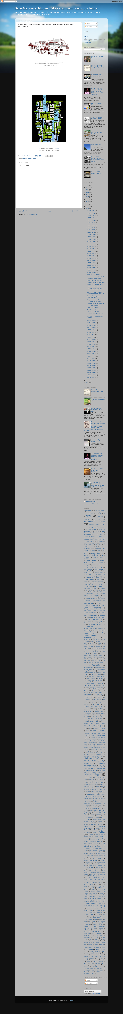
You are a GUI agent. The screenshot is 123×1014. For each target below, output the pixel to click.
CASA (100, 567)
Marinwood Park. (101, 768)
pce (102, 817)
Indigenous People (98, 694)
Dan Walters (87, 600)
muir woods (100, 800)
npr (104, 808)
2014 (87, 208)
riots (85, 869)
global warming (87, 664)
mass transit (98, 781)
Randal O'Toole (100, 853)
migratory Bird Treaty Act (97, 791)
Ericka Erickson (96, 639)
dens (85, 610)
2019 (87, 197)
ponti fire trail (99, 834)
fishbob (93, 648)
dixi (88, 617)
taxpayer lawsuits (95, 940)
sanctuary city (87, 881)
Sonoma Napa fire (99, 916)
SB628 (100, 888)
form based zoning (90, 650)
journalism (101, 706)
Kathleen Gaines (99, 711)
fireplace (98, 646)
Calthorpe (86, 564)
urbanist (88, 961)
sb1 (102, 884)
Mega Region (87, 786)
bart (96, 539)
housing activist (90, 683)
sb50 (93, 888)
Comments (89, 26)
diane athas (102, 610)
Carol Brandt (93, 567)
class (97, 577)
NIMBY (100, 805)
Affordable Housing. (94, 526)
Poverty (101, 838)
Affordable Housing (94, 522)
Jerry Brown (101, 702)
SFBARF (101, 900)
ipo (101, 697)
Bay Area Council (91, 541)
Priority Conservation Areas (92, 839)
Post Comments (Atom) (32, 214)
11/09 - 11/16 (91, 227)
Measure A (87, 784)
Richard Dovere (92, 865)
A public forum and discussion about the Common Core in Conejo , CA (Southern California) (97, 91)
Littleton (87, 730)
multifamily (95, 801)
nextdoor (93, 805)
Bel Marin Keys (100, 541)
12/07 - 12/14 (91, 218)
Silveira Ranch (90, 903)
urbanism (103, 959)
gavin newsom (87, 660)
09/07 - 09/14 (91, 248)
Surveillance (96, 931)
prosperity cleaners (98, 848)
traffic (97, 949)
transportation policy (93, 953)
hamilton (86, 672)
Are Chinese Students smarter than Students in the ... (95, 310)
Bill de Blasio (98, 544)
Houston (86, 688)
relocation (88, 862)
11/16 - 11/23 (91, 225)
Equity (98, 638)
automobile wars (88, 539)
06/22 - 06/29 (91, 320)
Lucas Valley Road (95, 733)
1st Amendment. (100, 510)
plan (97, 822)
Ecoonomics (101, 628)
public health (102, 850)
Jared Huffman (96, 701)
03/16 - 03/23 (91, 353)
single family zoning (89, 905)
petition (92, 821)
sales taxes (102, 875)
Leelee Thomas (87, 726)
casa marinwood (88, 569)
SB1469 (91, 886)
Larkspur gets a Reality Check (95, 313)
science (98, 891)
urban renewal (94, 959)
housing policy (100, 687)
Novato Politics (96, 808)
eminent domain (89, 632)
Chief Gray (97, 570)
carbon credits (102, 565)
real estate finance (93, 857)
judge (94, 708)
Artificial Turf (89, 538)
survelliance (87, 933)
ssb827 (100, 919)
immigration (87, 694)
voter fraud (97, 963)
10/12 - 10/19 (91, 237)
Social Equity (100, 910)
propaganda (87, 846)
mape (93, 737)
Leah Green (92, 725)
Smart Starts (100, 908)
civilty (104, 576)
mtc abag (95, 798)
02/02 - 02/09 (91, 368)
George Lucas (99, 662)
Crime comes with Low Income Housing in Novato (97, 132)
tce (102, 940)
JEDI (102, 701)
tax (90, 939)
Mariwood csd (97, 777)
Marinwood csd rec (88, 761)
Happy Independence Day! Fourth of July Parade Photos (96, 281)
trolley (97, 954)
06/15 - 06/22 (91, 323)
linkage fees (95, 728)
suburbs (86, 930)
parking (99, 815)
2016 (87, 204)
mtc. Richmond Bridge (89, 800)
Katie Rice (87, 713)
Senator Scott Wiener (96, 898)
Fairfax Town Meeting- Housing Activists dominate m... (96, 285)
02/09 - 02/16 (91, 365)
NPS (87, 810)
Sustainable (87, 937)
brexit (99, 552)
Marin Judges (87, 751)
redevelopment (97, 858)
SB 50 (85, 884)
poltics (91, 834)
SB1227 (85, 886)
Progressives (93, 845)
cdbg (96, 569)
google (85, 665)
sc (99, 889)
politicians (94, 832)
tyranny (86, 956)
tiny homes (86, 945)
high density (101, 676)
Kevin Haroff (100, 713)
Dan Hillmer (101, 598)
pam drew (86, 815)
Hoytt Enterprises (96, 688)
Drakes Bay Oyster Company (90, 622)
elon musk (100, 630)
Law (91, 723)
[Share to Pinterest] (52, 156)
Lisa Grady (102, 728)
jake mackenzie (97, 699)
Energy (94, 633)
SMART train (88, 910)
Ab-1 (96, 513)
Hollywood (91, 680)
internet (97, 697)
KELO (94, 713)
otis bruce (98, 814)
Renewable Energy (101, 862)
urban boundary (90, 958)
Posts (88, 23)
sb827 (86, 890)
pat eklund (96, 817)
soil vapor (86, 914)
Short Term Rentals (89, 901)
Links (85, 38)
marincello (86, 754)
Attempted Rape (99, 538)
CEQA (89, 570)
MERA (93, 786)
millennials (102, 793)
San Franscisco (97, 877)
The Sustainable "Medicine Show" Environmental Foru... (96, 293)
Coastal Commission (98, 581)
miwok (98, 794)
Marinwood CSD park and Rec (93, 760)
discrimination (95, 614)
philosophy (86, 822)
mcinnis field (96, 782)
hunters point (94, 692)
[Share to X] (49, 156)
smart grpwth (91, 908)
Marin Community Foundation (96, 744)
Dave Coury (92, 602)
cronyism (96, 595)
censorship (102, 569)
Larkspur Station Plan (28, 158)
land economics (88, 718)
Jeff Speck (93, 702)
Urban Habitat (100, 958)
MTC (99, 796)
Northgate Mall (94, 806)
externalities (97, 641)
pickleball (93, 822)
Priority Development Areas (93, 841)
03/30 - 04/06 (91, 349)
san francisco (89, 877)
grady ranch (89, 671)
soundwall (86, 917)
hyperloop (101, 692)
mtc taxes (101, 798)
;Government (87, 510)
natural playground (88, 803)
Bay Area (102, 539)
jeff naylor (86, 702)
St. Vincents (92, 921)
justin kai (99, 709)
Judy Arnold (101, 708)
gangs (100, 655)
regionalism (94, 860)
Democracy (97, 607)
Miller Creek (90, 794)
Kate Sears (87, 711)
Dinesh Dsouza (101, 612)
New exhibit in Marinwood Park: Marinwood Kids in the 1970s (97, 159)
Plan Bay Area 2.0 (96, 824)
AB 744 (91, 513)
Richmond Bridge (100, 867)
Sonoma (91, 916)
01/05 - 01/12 (91, 377)
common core (96, 583)
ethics (87, 641)
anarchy (97, 531)
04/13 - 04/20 (91, 344)
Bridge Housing (96, 554)
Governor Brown (88, 669)
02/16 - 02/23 (91, 363)
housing (103, 682)
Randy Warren (90, 855)
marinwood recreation (96, 772)
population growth (98, 836)
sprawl (90, 919)
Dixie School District (98, 617)
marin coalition (92, 742)
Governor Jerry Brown (100, 669)
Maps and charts (89, 40)
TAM (96, 937)
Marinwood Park (88, 768)
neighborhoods (98, 803)
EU (92, 641)
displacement (93, 615)
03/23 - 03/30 (91, 351)
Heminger (99, 674)
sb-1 (97, 884)
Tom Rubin (94, 945)
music (102, 801)
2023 (87, 187)
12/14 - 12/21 (91, 215)
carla (87, 567)
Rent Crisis (96, 864)
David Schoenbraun (100, 603)
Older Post (76, 211)
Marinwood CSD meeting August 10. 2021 (96, 76)
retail (102, 863)
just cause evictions (91, 709)
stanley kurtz (89, 923)
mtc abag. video (87, 798)
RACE (85, 853)
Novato (87, 808)
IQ (104, 697)
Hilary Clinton (100, 678)
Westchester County (89, 970)
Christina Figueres (99, 572)
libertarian (100, 726)
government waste (99, 667)
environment (88, 638)
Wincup (85, 971)
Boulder (98, 550)
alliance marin (101, 527)
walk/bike (92, 965)
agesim (101, 526)
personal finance (97, 819)
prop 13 (101, 845)
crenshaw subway (90, 593)
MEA (102, 782)
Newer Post (22, 211)
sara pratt (103, 881)
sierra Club (98, 901)
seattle (85, 895)
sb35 (104, 886)
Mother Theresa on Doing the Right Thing (97, 66)
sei (97, 894)
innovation (90, 696)
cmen (97, 579)
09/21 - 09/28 (91, 244)
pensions (87, 819)
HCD (87, 674)
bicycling (94, 543)
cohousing (86, 583)
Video (85, 963)
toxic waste (89, 949)
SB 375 (100, 882)
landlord (85, 720)
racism (91, 853)
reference (86, 860)
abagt (85, 517)
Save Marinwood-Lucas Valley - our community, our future (56, 8)
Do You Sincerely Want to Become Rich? (94, 296)
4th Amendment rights (96, 511)
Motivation (88, 796)
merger (97, 786)
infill (85, 696)
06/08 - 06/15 (91, 325)
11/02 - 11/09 (91, 229)
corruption (97, 590)
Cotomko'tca (93, 591)
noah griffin (86, 806)
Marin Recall (102, 751)
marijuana (100, 739)
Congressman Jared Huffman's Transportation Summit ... (96, 300)
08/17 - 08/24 (91, 256)
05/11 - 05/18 (91, 334)
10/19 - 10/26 (91, 234)
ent (101, 633)
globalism (94, 664)
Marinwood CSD (91, 758)
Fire (92, 646)
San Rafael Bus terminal (96, 879)
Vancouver (101, 961)
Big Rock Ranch (89, 544)
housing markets (90, 687)
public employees (93, 850)
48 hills (88, 511)
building (94, 557)
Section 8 (91, 895)
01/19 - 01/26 (91, 372)
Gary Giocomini (97, 657)
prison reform (87, 843)
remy (93, 862)
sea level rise (93, 893)
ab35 (104, 513)
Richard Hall (89, 867)
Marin (85, 740)
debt (87, 605)
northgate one (102, 806)
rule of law (92, 874)
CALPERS (100, 562)
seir (100, 894)
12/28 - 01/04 (91, 210)
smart (91, 907)
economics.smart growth (90, 628)
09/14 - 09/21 (91, 246)
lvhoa (104, 733)
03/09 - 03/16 (91, 356)
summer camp (95, 929)
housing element (89, 685)
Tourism (103, 947)
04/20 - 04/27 (91, 342)
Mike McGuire (87, 793)
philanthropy (100, 821)
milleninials (94, 793)
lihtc (90, 728)
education (87, 630)
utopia (94, 961)
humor (86, 692)
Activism (86, 519)
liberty (85, 728)
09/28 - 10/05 (91, 241)
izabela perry (88, 699)
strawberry (86, 926)
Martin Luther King (88, 781)
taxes (96, 939)
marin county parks (95, 747)
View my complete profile (91, 504)
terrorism (90, 944)
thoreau (102, 944)
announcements (88, 534)
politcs (94, 830)
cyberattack (102, 597)
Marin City (93, 740)
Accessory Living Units (96, 518)
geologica (91, 662)
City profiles (98, 574)
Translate (97, 993)
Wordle (57, 148)
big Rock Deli (102, 543)
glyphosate (101, 664)
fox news (98, 650)
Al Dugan (93, 527)
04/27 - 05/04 (91, 339)
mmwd (103, 794)
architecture (102, 536)
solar (91, 914)
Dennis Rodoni (99, 608)
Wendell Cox (97, 966)
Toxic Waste (87, 42)
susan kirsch (87, 935)
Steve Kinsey (97, 924)
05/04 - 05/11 (91, 337)
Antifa (101, 534)
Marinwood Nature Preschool (96, 767)
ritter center (91, 869)
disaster (87, 614)
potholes (94, 838)
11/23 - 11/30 (91, 222)
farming (101, 644)
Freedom (95, 653)
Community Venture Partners (98, 584)
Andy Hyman (97, 533)
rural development (101, 874)
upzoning (102, 956)
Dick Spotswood (90, 612)
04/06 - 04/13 (91, 346)
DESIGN (96, 610)
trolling (102, 954)
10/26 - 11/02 (91, 232)
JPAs (90, 708)
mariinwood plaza (91, 739)
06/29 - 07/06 (91, 272)
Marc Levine (101, 737)
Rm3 (99, 869)
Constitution (102, 588)
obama (95, 810)
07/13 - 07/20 (91, 267)
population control (88, 836)
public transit (99, 852)
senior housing (88, 900)
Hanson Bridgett (92, 672)
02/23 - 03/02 (91, 360)
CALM (93, 562)
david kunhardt (88, 603)
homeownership (88, 682)
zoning (92, 973)
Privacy (96, 843)
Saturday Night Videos (93, 274)
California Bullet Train (100, 559)
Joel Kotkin (96, 704)
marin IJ (102, 749)
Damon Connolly (90, 598)
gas (90, 658)
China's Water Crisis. (93, 307)
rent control (88, 864)
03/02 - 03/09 (91, 358)
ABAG (89, 516)
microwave (94, 789)
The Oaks (96, 944)
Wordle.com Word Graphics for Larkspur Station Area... (96, 277)
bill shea (92, 546)
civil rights (94, 576)
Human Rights (95, 690)
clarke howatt (89, 577)
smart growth (101, 907)
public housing (89, 851)
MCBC (85, 782)
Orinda (92, 814)
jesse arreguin (87, 704)
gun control (100, 670)
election (94, 630)
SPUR (95, 919)
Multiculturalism (87, 801)
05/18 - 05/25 (91, 332)
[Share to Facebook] (51, 156)
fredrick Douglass (95, 651)
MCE (90, 782)
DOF (89, 619)
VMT (91, 963)
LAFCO (101, 716)
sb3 (100, 886)
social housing (91, 912)
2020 (87, 194)
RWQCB (91, 875)
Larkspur (101, 720)
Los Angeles (86, 733)
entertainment (90, 636)
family (96, 645)
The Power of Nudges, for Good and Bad (97, 118)
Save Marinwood (91, 501)
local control (102, 730)
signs (104, 901)
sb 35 (94, 882)
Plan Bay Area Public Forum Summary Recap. (97, 470)
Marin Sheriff (89, 752)
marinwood (97, 754)
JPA (85, 708)
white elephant (100, 970)
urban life (86, 959)
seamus (101, 893)
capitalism (94, 565)
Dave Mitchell (101, 602)
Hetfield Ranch (92, 676)
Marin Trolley (99, 752)
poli (102, 828)
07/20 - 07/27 (91, 265)
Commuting (89, 586)
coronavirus (89, 590)
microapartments (96, 788)
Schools (93, 891)
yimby (91, 971)
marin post (94, 751)
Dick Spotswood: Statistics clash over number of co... (95, 289)
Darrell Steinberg (96, 600)
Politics (37, 158)
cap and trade (87, 565)
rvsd (87, 875)
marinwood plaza (91, 770)
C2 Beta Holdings (88, 559)
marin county (88, 746)
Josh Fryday (94, 706)
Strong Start (100, 928)
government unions (88, 667)
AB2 (100, 513)
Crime (97, 593)
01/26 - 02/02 (91, 370)
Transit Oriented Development (97, 951)
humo (102, 690)
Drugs (100, 622)
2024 (87, 185)
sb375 (87, 888)
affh (99, 519)
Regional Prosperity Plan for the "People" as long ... (96, 304)
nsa (91, 810)
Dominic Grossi (87, 621)
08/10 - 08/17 (91, 258)
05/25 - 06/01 (91, 330)
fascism (85, 646)
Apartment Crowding (90, 536)
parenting (92, 815)
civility (99, 576)
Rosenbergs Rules (95, 872)
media (101, 784)
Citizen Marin (88, 574)
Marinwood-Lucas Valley (92, 776)
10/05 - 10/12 (91, 239)
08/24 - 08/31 (91, 253)
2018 (87, 199)
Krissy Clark (95, 716)
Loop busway (93, 731)
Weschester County (88, 968)
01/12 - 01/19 (91, 375)
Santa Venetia (96, 881)
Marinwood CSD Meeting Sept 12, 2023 (97, 172)
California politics (91, 560)
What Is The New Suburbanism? (96, 145)
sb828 (93, 890)
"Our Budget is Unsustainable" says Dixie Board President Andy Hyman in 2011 (97, 485)
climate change (88, 579)
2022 (87, 189)
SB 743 (91, 884)
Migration (88, 791)
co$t (90, 581)
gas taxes (101, 658)
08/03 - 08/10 (91, 260)
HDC (93, 674)
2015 (87, 206)
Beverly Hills (87, 543)
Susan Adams (96, 933)
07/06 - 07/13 (91, 270)
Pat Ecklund (89, 817)
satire (87, 882)
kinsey (96, 715)
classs (102, 577)
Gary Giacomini (88, 657)
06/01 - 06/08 (91, 327)
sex (95, 900)
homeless (99, 680)
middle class (102, 789)
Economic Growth (95, 624)
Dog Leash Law (97, 619)
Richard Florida (101, 865)
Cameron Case (94, 564)
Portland (86, 838)
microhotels (86, 789)
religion (103, 860)
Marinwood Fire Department (93, 756)
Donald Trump (98, 621)
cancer (101, 564)
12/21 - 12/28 (91, 213)
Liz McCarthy (94, 730)
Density (90, 610)
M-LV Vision (91, 735)
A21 (85, 513)
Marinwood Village (91, 774)
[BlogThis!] (47, 156)
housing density (99, 683)
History (85, 680)
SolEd (98, 914)
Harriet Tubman (101, 672)
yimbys (98, 971)
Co (101, 579)
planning (86, 826)
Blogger (72, 1000)
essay (103, 639)
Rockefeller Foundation (95, 870)
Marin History (94, 749)
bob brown (98, 548)
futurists (95, 655)
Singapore (101, 903)
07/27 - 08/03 (91, 263)
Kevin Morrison (88, 715)
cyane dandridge (93, 597)
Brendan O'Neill (92, 552)
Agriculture (86, 527)
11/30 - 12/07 (91, 220)
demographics (88, 608)
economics (88, 626)
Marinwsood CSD (88, 777)
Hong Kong (96, 681)
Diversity (102, 615)
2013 (87, 380)
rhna (85, 865)
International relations (88, 697)
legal (95, 726)
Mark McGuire (100, 779)
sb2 (96, 886)
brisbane (86, 555)
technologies (87, 942)
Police (85, 830)
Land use (99, 718)
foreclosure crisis (101, 648)
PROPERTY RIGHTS (100, 846)
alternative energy (91, 529)
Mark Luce (92, 779)
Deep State (95, 605)
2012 (87, 382)
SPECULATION (96, 917)
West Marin (100, 968)
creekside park (101, 591)
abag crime (100, 516)
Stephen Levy (97, 922)
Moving (94, 796)
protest (85, 850)
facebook (99, 643)
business (101, 557)
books (93, 550)
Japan (90, 701)
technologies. (96, 942)
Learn (101, 725)
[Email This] (45, 156)
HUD (85, 690)
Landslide (92, 720)
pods (97, 828)
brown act (95, 555)
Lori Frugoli (100, 731)
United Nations (94, 956)
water (97, 965)
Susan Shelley (99, 935)
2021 (87, 192)
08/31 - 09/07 (91, 251)
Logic (87, 731)
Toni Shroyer (96, 947)
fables (91, 643)
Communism (87, 584)
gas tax (94, 658)
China (90, 572)
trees (92, 954)
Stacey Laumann (101, 921)
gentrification (96, 660)
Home (49, 211)
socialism (99, 912)
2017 (87, 201)
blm (96, 546)
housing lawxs (102, 685)
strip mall (93, 928)
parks (104, 815)
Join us (86, 36)
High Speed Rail (91, 678)
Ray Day (98, 855)
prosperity (88, 848)
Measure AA (95, 784)
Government (96, 666)
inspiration (98, 696)
